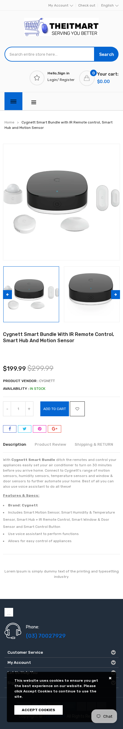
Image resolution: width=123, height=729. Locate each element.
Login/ (53, 80)
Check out (86, 5)
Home (9, 122)
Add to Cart (54, 409)
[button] (115, 294)
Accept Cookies (38, 710)
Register (67, 80)
